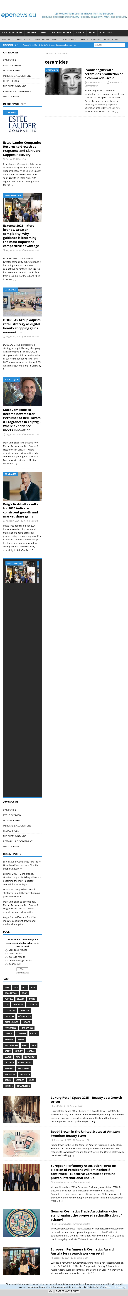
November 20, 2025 (62, 1223)
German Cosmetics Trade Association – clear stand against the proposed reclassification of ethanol (86, 1215)
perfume (9, 1068)
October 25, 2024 (61, 1257)
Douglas (9, 1016)
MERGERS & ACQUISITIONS (46, 39)
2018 (33, 987)
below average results (20, 960)
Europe (26, 1022)
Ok (50, 1291)
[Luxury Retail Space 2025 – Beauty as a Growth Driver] (21, 1109)
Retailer (19, 1080)
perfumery (23, 1068)
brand (32, 999)
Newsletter (106, 32)
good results (15, 953)
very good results (18, 949)
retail (8, 1080)
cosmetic (32, 1004)
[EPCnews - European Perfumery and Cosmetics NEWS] (64, 27)
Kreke (8, 1051)
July (34, 1045)
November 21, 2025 (62, 1182)
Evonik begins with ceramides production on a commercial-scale (104, 74)
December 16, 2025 (62, 1140)
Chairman (18, 1004)
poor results (15, 963)
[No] (124, 1288)
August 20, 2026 (13, 159)
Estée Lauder (11, 1022)
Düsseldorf (24, 1016)
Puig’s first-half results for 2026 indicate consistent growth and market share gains (20, 510)
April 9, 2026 (59, 1106)
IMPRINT (80, 32)
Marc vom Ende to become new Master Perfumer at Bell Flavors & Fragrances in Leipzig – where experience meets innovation (22, 420)
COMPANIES (7, 39)
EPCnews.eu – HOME (12, 32)
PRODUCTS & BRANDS (90, 39)
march (8, 1057)
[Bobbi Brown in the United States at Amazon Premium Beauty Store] (21, 1143)
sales (31, 1080)
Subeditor (114, 82)
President (10, 1074)
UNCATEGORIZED (12, 96)
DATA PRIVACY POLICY (61, 32)
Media (92, 32)
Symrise (9, 1086)
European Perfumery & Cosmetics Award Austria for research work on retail (82, 1251)
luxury (18, 1051)
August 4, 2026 (12, 520)
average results (17, 956)
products (25, 1074)
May (18, 1057)
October (9, 1062)
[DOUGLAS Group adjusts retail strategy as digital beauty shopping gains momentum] (22, 301)
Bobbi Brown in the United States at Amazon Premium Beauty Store (85, 1133)
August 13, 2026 (13, 250)
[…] (116, 111)
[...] (12, 184)
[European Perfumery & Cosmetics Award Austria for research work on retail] (21, 1261)
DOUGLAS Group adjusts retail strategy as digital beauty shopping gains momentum (22, 326)
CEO (7, 1004)
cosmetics (10, 1010)
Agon (24, 993)
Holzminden (11, 1045)
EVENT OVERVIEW (69, 39)
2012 (15, 987)
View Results (22, 972)
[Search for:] (109, 44)
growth (9, 1039)
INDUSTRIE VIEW (111, 39)
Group (33, 1033)
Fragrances (26, 1028)
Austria (9, 999)
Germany (21, 1033)
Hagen (21, 1039)
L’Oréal (31, 1051)
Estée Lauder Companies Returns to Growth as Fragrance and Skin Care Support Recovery (22, 148)
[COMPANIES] (63, 82)
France (8, 1033)
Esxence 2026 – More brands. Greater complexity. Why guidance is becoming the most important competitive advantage (21, 235)
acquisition (11, 993)
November (29, 1057)
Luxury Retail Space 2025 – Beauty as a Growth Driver (86, 1099)
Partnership (24, 1062)
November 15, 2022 (96, 82)
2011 (7, 987)
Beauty (20, 999)
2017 (24, 987)
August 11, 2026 (13, 434)
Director (24, 1010)
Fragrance (10, 1028)
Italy (24, 1045)
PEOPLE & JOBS (23, 39)
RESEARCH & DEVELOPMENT (17, 91)
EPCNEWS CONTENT (36, 32)
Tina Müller (23, 1086)
